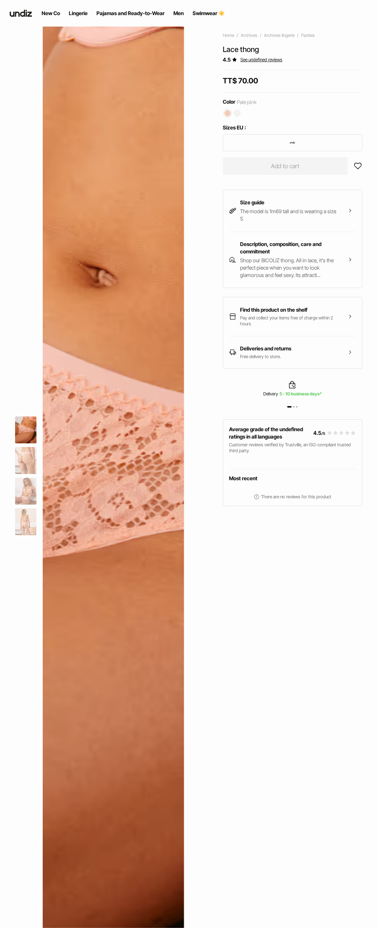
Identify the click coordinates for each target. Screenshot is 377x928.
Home (228, 35)
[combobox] (292, 142)
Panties (308, 35)
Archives (249, 35)
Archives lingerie (279, 35)
